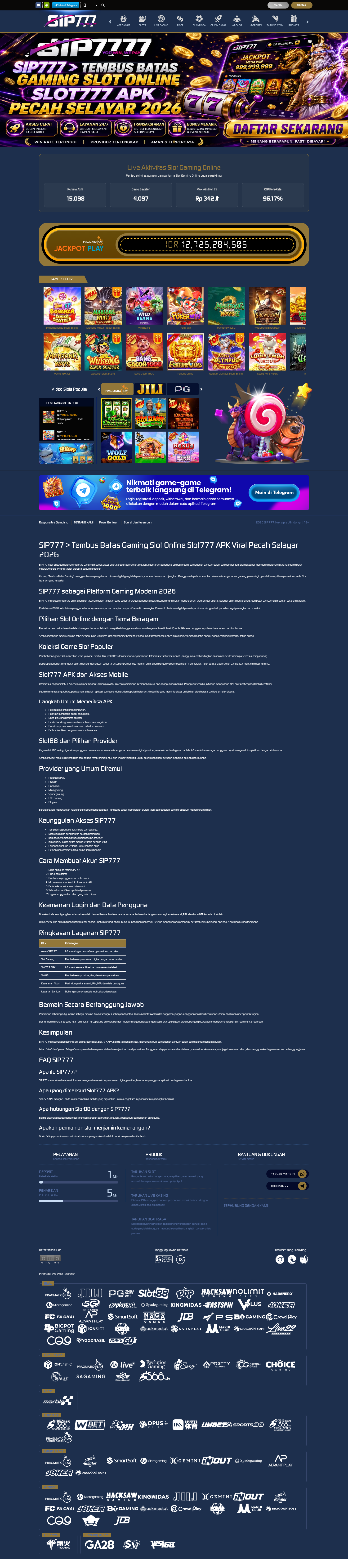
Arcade (237, 25)
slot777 (65, 684)
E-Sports (256, 25)
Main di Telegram (67, 5)
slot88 (52, 750)
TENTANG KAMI (84, 522)
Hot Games (123, 25)
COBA (119, 409)
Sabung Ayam (275, 25)
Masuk (278, 5)
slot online (57, 628)
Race (180, 25)
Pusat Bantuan (108, 522)
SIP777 (43, 564)
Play (95, 248)
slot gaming (240, 576)
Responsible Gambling (53, 522)
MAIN (65, 306)
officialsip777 (280, 1186)
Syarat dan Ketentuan (138, 522)
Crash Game (218, 25)
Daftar (301, 5)
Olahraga (199, 25)
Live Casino (161, 25)
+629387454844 (283, 1173)
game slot (59, 656)
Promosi (294, 25)
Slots (142, 25)
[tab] (117, 389)
